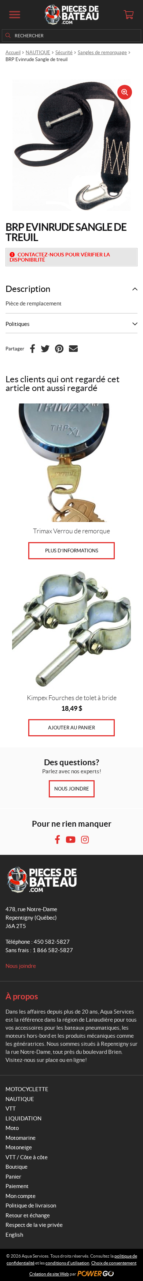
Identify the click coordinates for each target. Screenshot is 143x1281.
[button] (14, 14)
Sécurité (64, 52)
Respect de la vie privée (34, 1225)
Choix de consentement (113, 1263)
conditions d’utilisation (67, 1263)
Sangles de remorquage (102, 52)
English (14, 1235)
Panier (13, 1176)
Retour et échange (28, 1215)
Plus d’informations (71, 550)
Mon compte (21, 1196)
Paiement (17, 1186)
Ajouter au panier (71, 727)
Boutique (16, 1167)
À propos (22, 996)
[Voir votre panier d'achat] (128, 14)
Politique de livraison (31, 1205)
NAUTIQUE (38, 52)
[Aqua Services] (71, 15)
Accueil (13, 52)
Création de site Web (49, 1273)
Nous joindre (71, 789)
